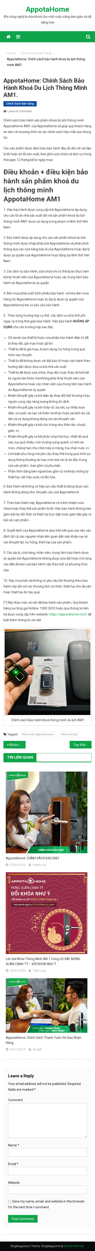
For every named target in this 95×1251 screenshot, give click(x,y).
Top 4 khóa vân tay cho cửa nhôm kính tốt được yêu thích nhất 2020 (82, 745)
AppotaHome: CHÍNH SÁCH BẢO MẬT (33, 858)
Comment (15, 1100)
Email (13, 1164)
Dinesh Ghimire (74, 1246)
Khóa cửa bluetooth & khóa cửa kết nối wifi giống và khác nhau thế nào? (17, 745)
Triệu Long (39, 970)
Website (14, 1182)
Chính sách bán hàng (20, 103)
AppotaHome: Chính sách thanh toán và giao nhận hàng (43, 1040)
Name (13, 1145)
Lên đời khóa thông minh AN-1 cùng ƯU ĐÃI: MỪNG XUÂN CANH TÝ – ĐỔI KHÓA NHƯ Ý (43, 961)
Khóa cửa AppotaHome (37, 734)
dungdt (37, 1049)
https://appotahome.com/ (68, 614)
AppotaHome (47, 9)
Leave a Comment (20, 111)
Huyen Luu (39, 864)
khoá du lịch (70, 734)
